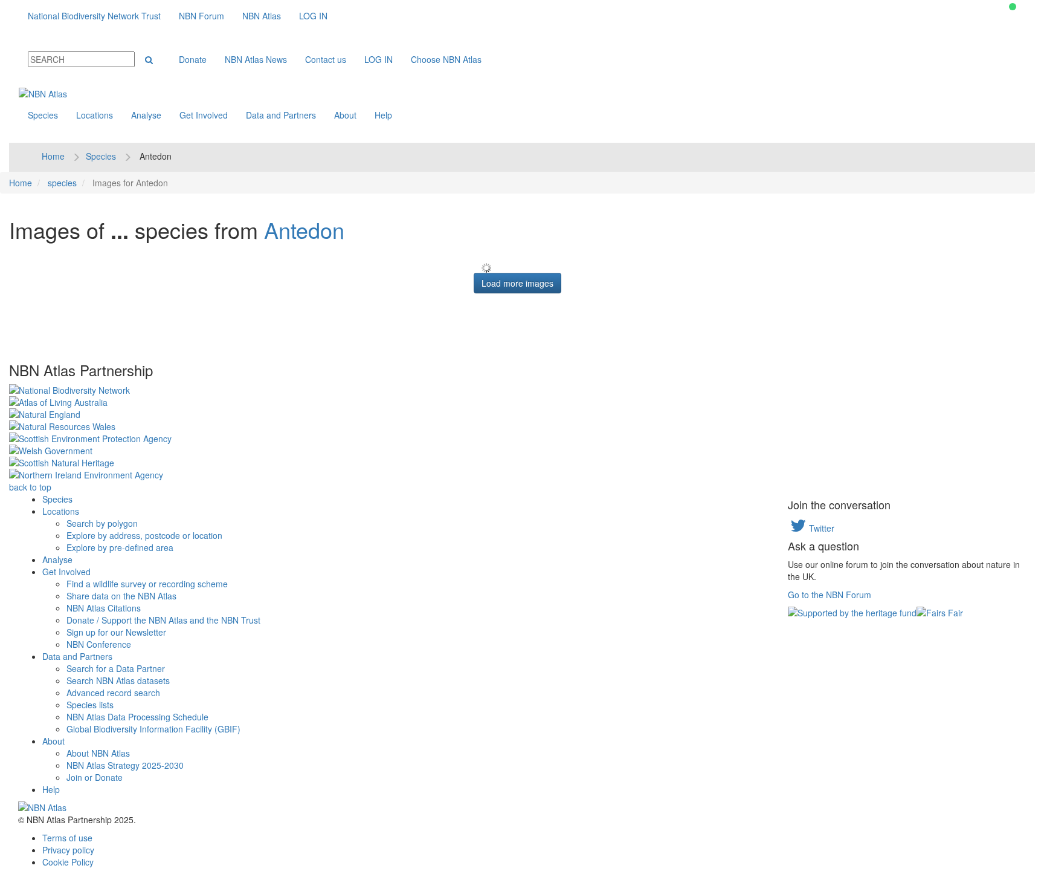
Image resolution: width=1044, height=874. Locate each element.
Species (43, 115)
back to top (30, 487)
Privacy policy (68, 850)
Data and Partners (281, 115)
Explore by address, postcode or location (144, 535)
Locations (94, 115)
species (62, 183)
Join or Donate (94, 777)
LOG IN (313, 16)
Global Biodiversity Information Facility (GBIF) (153, 729)
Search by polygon (102, 523)
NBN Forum (201, 16)
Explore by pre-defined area (119, 547)
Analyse (146, 115)
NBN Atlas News (256, 59)
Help (383, 115)
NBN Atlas (261, 16)
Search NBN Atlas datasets (118, 680)
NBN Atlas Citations (103, 608)
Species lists (90, 705)
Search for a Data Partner (115, 668)
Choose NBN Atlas (446, 59)
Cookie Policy (68, 862)
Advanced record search (113, 692)
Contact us (325, 59)
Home (53, 156)
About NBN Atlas (98, 753)
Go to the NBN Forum (829, 595)
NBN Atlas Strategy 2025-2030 (125, 765)
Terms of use (67, 838)
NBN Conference (98, 644)
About (345, 115)
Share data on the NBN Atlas (121, 596)
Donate (193, 59)
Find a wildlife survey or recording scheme (147, 584)
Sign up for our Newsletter (116, 632)
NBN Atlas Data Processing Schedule (137, 717)
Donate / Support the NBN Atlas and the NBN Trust (163, 620)
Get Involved (203, 115)
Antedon (304, 229)
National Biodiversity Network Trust (94, 16)
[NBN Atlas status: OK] (1012, 7)
